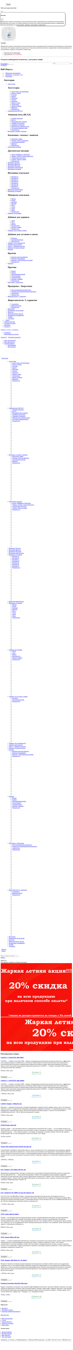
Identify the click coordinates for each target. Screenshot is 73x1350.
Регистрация (11, 347)
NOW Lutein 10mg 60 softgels (10, 1214)
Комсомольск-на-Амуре (11, 334)
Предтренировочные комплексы (21, 290)
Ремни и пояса (15, 103)
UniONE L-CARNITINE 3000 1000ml (12, 1080)
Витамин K (14, 185)
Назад (8, 4)
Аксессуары (11, 84)
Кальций (14, 202)
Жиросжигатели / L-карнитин (17, 296)
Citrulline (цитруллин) (17, 123)
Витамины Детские (14, 162)
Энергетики (15, 293)
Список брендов (7, 1322)
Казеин (13, 272)
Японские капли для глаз (15, 313)
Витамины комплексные (15, 167)
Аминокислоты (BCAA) (15, 111)
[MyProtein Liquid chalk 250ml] (36, 34)
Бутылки (14, 95)
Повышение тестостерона (16, 310)
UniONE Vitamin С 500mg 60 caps (11, 1103)
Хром (13, 208)
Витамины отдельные (14, 169)
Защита (13, 96)
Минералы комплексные (15, 189)
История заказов (7, 1333)
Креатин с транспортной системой (21, 260)
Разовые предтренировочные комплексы (23, 291)
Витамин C (14, 180)
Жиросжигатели (16, 305)
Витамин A (14, 176)
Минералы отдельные (14, 191)
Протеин (10, 263)
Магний (13, 203)
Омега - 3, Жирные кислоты (16, 246)
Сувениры (11, 318)
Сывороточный (16, 277)
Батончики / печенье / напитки (17, 131)
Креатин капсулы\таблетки (19, 257)
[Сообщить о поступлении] (11, 64)
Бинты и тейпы (16, 93)
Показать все (15, 109)
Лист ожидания (6, 1337)
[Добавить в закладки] (13, 64)
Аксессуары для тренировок (20, 91)
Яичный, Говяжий (17, 279)
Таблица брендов (9, 322)
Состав (3, 43)
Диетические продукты (18, 158)
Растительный (15, 276)
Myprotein (17, 53)
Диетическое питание (14, 147)
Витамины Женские (14, 164)
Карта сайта (5, 1325)
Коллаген (14, 238)
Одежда (13, 99)
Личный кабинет (9, 343)
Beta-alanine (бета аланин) (19, 121)
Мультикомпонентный (18, 274)
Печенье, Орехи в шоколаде (19, 140)
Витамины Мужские (14, 166)
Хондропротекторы (17, 239)
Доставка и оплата (9, 323)
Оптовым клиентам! (14, 337)
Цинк (13, 210)
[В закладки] (9, 1077)
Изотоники (11, 309)
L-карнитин (15, 304)
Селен (13, 207)
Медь (13, 205)
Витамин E (14, 183)
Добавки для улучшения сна (16, 243)
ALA (12, 222)
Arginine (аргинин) (17, 118)
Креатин (10, 249)
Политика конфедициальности (11, 1311)
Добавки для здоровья (14, 213)
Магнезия (14, 98)
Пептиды (10, 312)
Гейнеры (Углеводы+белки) (16, 248)
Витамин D (14, 181)
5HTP (13, 221)
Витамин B (14, 178)
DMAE (13, 224)
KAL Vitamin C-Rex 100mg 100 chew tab (13, 1169)
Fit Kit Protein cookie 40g (8, 1125)
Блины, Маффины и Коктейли (20, 154)
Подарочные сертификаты (16, 315)
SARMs (10, 317)
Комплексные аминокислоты (20, 126)
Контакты (7, 325)
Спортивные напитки (18, 142)
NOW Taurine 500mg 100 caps (10, 1237)
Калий (13, 200)
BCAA (13, 120)
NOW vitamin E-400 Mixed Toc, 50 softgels (14, 1260)
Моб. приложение (7, 1318)
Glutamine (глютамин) (18, 125)
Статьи (4, 1320)
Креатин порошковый (18, 258)
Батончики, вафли (16, 139)
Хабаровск (7, 332)
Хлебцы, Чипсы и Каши (18, 159)
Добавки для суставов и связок (17, 230)
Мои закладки (6, 1335)
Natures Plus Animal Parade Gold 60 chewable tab (16, 1146)
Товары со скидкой (7, 1323)
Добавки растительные (15, 244)
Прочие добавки (16, 227)
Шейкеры (14, 107)
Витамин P (14, 186)
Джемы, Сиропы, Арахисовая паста (22, 156)
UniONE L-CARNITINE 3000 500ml (12, 1057)
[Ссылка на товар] (9, 64)
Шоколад (14, 144)
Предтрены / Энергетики (15, 282)
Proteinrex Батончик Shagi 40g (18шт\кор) (14, 1283)
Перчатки (14, 101)
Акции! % (7, 326)
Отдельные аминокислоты (19, 128)
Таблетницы (15, 104)
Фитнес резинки (16, 106)
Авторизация (12, 345)
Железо (13, 199)
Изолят (13, 271)
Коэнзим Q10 (15, 225)
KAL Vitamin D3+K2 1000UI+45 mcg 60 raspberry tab (17, 1192)
